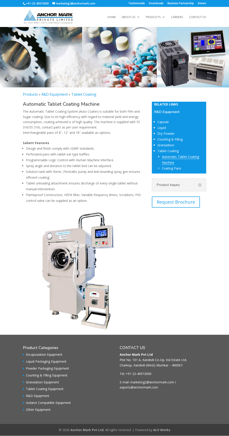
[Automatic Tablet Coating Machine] (82, 329)
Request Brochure (176, 202)
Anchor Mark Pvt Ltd (87, 430)
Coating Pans (171, 168)
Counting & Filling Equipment (47, 375)
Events (202, 3)
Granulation (165, 145)
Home (112, 17)
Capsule (163, 122)
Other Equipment (38, 409)
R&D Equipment (54, 94)
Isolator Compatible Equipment (48, 403)
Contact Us (197, 17)
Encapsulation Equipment (44, 354)
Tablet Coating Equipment (45, 389)
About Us (129, 17)
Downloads (156, 3)
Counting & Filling (170, 139)
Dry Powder (166, 133)
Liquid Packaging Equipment (46, 361)
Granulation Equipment (42, 382)
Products (153, 17)
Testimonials (136, 3)
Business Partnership (181, 3)
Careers (177, 17)
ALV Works (161, 430)
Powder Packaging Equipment (47, 368)
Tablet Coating (83, 94)
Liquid (161, 128)
